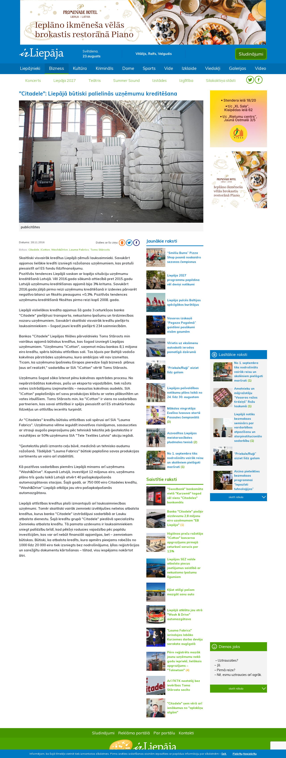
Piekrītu (237, 753)
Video (260, 68)
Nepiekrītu (250, 753)
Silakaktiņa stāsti (221, 80)
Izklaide (189, 68)
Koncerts (33, 80)
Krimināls (105, 68)
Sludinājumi (251, 54)
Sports (149, 68)
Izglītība (186, 80)
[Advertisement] (79, 593)
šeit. (224, 753)
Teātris (94, 80)
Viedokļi (212, 68)
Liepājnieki (30, 68)
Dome (128, 68)
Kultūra (80, 68)
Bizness (56, 68)
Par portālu (164, 732)
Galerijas (237, 68)
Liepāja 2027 (64, 80)
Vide (168, 68)
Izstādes (159, 80)
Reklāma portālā (134, 732)
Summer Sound (126, 80)
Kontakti (186, 732)
